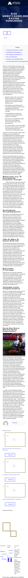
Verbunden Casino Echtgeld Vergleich (14, 59)
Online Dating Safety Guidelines (12, 499)
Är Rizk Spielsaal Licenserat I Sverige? (14, 50)
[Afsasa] (14, 3)
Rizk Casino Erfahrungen (11, 56)
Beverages (4, 559)
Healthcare (2, 551)
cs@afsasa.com (17, 557)
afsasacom (14, 422)
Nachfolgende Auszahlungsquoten (14, 52)
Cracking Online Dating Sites (11, 474)
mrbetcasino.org (6, 67)
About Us (11, 550)
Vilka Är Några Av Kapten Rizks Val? (14, 54)
